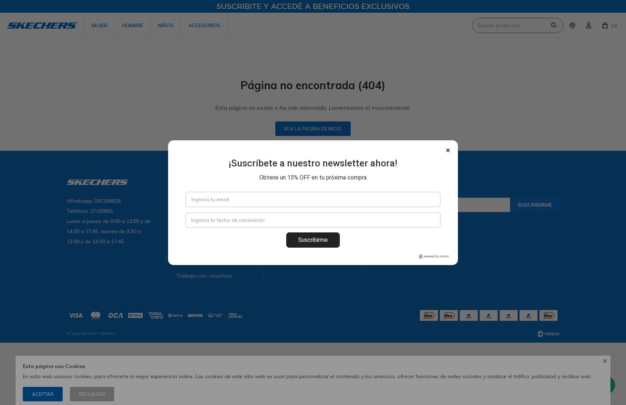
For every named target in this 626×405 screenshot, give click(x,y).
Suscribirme (313, 239)
